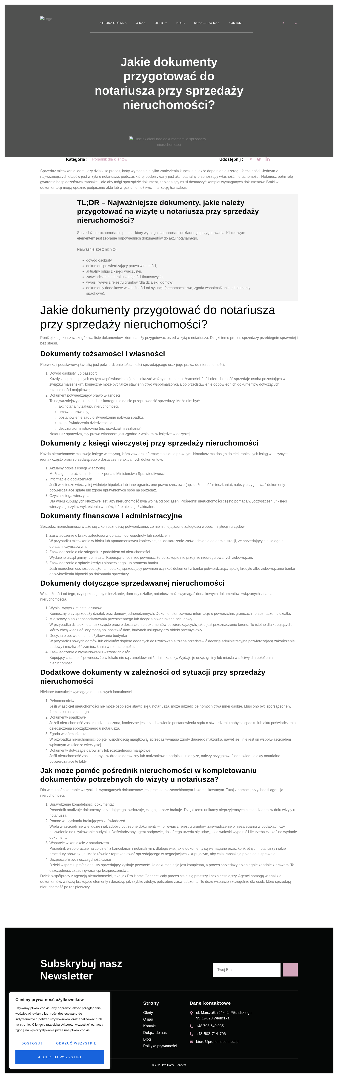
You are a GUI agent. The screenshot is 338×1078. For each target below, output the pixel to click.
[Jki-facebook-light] (283, 23)
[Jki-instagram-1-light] (296, 23)
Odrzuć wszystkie (76, 1043)
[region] (59, 1030)
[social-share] (251, 159)
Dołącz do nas (207, 23)
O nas (141, 23)
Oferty (161, 23)
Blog (180, 23)
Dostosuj (32, 1043)
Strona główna (113, 23)
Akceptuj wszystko (59, 1057)
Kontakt (236, 23)
